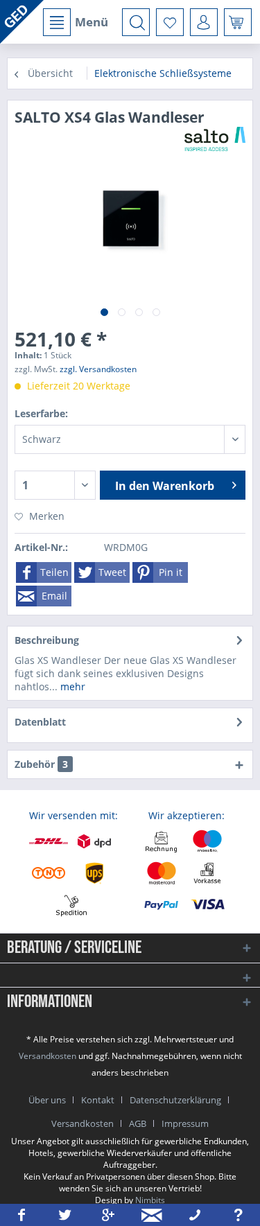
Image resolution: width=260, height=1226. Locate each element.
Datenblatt (40, 721)
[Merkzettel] (170, 22)
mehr (71, 686)
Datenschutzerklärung (175, 1100)
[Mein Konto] (204, 22)
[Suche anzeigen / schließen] (136, 22)
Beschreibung (47, 640)
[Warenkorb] (238, 22)
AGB (137, 1123)
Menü (91, 22)
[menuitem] (75, 22)
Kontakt (97, 1100)
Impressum (185, 1123)
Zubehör (41, 764)
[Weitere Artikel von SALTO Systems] (214, 139)
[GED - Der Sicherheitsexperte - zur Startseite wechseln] (22, 22)
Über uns (47, 1100)
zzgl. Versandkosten (98, 369)
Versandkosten (47, 1056)
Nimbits (150, 1200)
